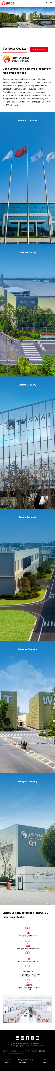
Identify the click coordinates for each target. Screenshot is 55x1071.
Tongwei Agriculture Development (25, 1061)
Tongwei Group (8, 1061)
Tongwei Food (45, 1061)
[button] (6, 1009)
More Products (38, 49)
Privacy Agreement (19, 1054)
